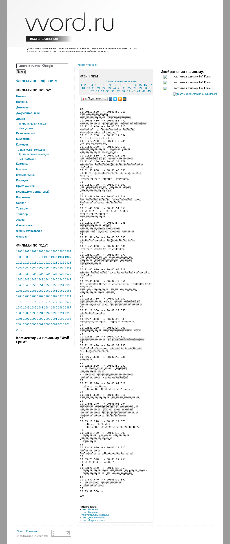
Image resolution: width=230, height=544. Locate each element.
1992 (47, 313)
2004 (19, 324)
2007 (40, 324)
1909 (26, 257)
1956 (19, 290)
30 (145, 88)
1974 (33, 302)
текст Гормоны (90, 509)
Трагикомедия (27, 158)
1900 (19, 251)
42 (144, 91)
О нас (20, 531)
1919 (40, 262)
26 (124, 88)
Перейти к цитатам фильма (121, 81)
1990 (33, 313)
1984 (47, 307)
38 (123, 91)
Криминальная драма (32, 124)
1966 (33, 296)
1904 (47, 251)
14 (135, 85)
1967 (40, 296)
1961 (54, 290)
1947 (68, 279)
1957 (26, 290)
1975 (40, 302)
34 (102, 91)
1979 (68, 302)
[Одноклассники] (120, 99)
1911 (40, 257)
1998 (33, 318)
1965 (26, 296)
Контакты (32, 531)
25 (119, 88)
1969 (54, 296)
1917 (26, 262)
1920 (47, 262)
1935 (40, 273)
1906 (61, 251)
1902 (33, 251)
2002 (61, 318)
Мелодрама (25, 128)
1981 (26, 307)
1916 (19, 262)
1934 (33, 273)
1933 (26, 273)
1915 (68, 257)
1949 (26, 285)
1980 (19, 307)
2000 (47, 318)
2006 (33, 324)
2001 (54, 318)
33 (97, 91)
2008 (47, 324)
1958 (33, 290)
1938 (61, 273)
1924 (19, 268)
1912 (47, 257)
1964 (19, 296)
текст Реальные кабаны (95, 514)
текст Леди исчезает (93, 520)
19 (88, 88)
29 (140, 88)
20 (93, 88)
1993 (54, 313)
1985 (54, 307)
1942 (33, 279)
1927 (40, 268)
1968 (47, 296)
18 (83, 88)
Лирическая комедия (31, 149)
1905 (54, 251)
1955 (68, 285)
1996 (19, 318)
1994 (61, 313)
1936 (47, 273)
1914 (61, 257)
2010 (61, 324)
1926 (33, 268)
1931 (68, 268)
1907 (68, 251)
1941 (26, 279)
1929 (54, 268)
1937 (54, 273)
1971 (68, 296)
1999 (40, 318)
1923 (68, 262)
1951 (40, 285)
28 (135, 88)
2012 (19, 330)
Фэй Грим (92, 65)
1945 (54, 279)
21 (98, 88)
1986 (61, 307)
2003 (68, 318)
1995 (68, 313)
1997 (26, 318)
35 (107, 91)
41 (138, 91)
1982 (33, 307)
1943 (40, 279)
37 (118, 91)
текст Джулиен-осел (93, 517)
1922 (61, 262)
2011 (68, 324)
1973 (26, 302)
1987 (68, 307)
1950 (33, 285)
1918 (33, 262)
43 (149, 91)
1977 (54, 302)
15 (140, 85)
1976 (47, 302)
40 (133, 91)
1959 (40, 290)
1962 (61, 290)
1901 (26, 251)
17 (150, 85)
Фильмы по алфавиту (36, 81)
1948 (19, 285)
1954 (61, 285)
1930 (61, 268)
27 (129, 88)
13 (129, 85)
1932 (19, 273)
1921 (54, 262)
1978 (61, 302)
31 (150, 88)
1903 (40, 251)
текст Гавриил (89, 512)
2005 (26, 324)
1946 (61, 279)
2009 (54, 324)
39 (128, 91)
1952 (47, 285)
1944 (47, 279)
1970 (61, 296)
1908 (19, 257)
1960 (47, 290)
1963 (68, 290)
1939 (68, 273)
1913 (54, 257)
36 (113, 91)
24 (114, 88)
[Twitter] (115, 99)
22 (104, 88)
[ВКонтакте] (110, 99)
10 (114, 85)
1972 (19, 302)
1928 (47, 268)
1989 (26, 313)
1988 (19, 313)
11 (119, 85)
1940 (19, 279)
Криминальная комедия (33, 154)
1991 (40, 313)
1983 (40, 307)
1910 (33, 257)
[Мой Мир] (124, 99)
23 (109, 88)
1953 (54, 285)
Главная (81, 65)
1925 (26, 268)
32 (92, 91)
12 (124, 85)
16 (145, 85)
